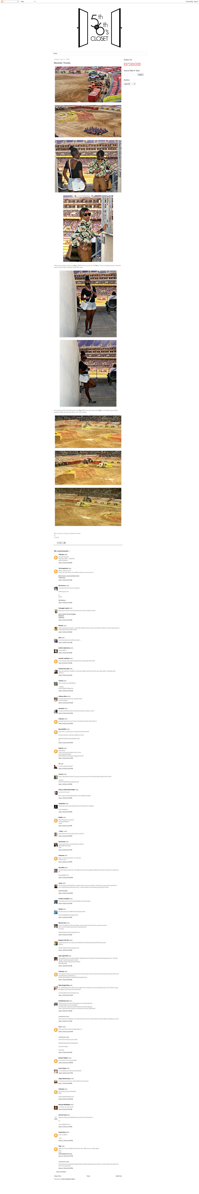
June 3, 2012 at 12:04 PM (66, 742)
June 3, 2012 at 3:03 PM (65, 812)
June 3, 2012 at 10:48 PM (66, 877)
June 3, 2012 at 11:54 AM (66, 723)
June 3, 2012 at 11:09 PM (66, 893)
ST (59, 764)
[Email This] (58, 543)
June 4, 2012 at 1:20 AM (65, 903)
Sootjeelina (62, 803)
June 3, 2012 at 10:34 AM (66, 703)
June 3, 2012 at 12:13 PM (66, 758)
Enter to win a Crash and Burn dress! (69, 576)
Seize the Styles (63, 891)
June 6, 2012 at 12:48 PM (66, 1062)
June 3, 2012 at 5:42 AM (65, 653)
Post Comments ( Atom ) (68, 1179)
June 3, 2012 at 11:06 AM (66, 713)
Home (55, 53)
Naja (60, 1146)
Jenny (60, 883)
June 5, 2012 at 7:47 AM (65, 1021)
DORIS (61, 817)
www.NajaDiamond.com (65, 1154)
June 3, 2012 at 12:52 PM (66, 768)
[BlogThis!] (60, 543)
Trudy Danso (62, 1132)
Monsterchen (63, 923)
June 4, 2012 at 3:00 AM (65, 934)
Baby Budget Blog (64, 985)
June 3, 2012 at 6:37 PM (65, 850)
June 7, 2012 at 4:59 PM (65, 1083)
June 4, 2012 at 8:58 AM (65, 979)
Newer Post (57, 1176)
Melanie (61, 625)
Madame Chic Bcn (64, 940)
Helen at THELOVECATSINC (67, 789)
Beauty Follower (63, 1058)
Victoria (61, 681)
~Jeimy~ (61, 831)
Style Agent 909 (63, 956)
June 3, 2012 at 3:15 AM (65, 580)
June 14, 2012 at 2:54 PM (66, 1168)
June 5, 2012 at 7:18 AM (65, 1011)
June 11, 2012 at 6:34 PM (66, 1140)
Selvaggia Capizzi (64, 608)
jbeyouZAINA (63, 729)
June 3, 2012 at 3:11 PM (65, 825)
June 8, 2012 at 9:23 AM (65, 1109)
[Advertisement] (134, 119)
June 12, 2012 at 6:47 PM (66, 1156)
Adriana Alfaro (63, 696)
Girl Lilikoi (62, 867)
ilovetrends (62, 841)
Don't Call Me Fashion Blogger (67, 614)
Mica (60, 637)
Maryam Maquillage (64, 1104)
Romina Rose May (64, 668)
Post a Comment (61, 1172)
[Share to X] (62, 543)
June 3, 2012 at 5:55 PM (65, 836)
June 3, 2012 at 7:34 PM (65, 862)
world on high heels (64, 648)
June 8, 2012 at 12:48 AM (66, 1099)
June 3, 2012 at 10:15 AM (66, 691)
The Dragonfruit (63, 568)
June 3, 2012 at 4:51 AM (65, 642)
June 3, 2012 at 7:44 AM (65, 663)
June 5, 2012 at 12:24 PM (66, 1031)
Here (75, 265)
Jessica (61, 774)
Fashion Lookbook (64, 898)
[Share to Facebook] (65, 543)
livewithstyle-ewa (64, 1001)
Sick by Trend (63, 1115)
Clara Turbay (62, 1068)
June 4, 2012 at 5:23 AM (65, 966)
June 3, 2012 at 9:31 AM (65, 675)
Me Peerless (62, 585)
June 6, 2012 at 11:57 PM (66, 1073)
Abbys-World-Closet (65, 1078)
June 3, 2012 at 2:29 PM (65, 798)
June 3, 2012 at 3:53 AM (65, 620)
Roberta (61, 748)
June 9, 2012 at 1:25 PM (65, 1126)
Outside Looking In (64, 658)
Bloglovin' (61, 616)
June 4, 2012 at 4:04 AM (65, 950)
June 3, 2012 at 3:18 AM (65, 602)
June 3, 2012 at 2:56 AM (65, 562)
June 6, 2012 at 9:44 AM (65, 1052)
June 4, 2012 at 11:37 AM (66, 995)
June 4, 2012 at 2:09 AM (65, 917)
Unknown (61, 554)
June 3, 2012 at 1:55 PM (65, 784)
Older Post (119, 1176)
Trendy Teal (62, 577)
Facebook (61, 617)
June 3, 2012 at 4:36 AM (65, 632)
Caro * (61, 1027)
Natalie (61, 909)
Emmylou (61, 708)
